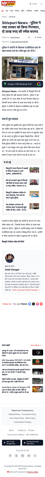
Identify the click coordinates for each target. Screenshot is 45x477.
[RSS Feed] (35, 455)
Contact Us (22, 430)
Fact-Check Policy (17, 418)
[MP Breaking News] (8, 4)
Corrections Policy (29, 414)
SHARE (39, 37)
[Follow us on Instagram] (37, 303)
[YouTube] (28, 455)
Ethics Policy (30, 418)
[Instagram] (22, 455)
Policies (31, 430)
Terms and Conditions (15, 435)
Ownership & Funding (22, 422)
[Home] (2, 11)
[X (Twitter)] (16, 455)
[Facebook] (10, 455)
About (11, 430)
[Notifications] (41, 4)
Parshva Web (32, 472)
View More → (36, 345)
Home (4, 17)
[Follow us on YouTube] (41, 303)
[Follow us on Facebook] (29, 303)
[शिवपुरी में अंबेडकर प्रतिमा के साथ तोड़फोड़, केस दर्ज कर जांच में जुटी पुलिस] (34, 194)
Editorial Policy (14, 414)
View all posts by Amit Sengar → (25, 290)
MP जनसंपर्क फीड (32, 435)
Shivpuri (12, 17)
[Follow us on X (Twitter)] (33, 303)
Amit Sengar (15, 37)
